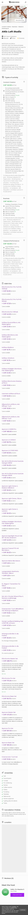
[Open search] (25, 2)
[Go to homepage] (14, 2)
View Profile (13, 891)
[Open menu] (2, 2)
